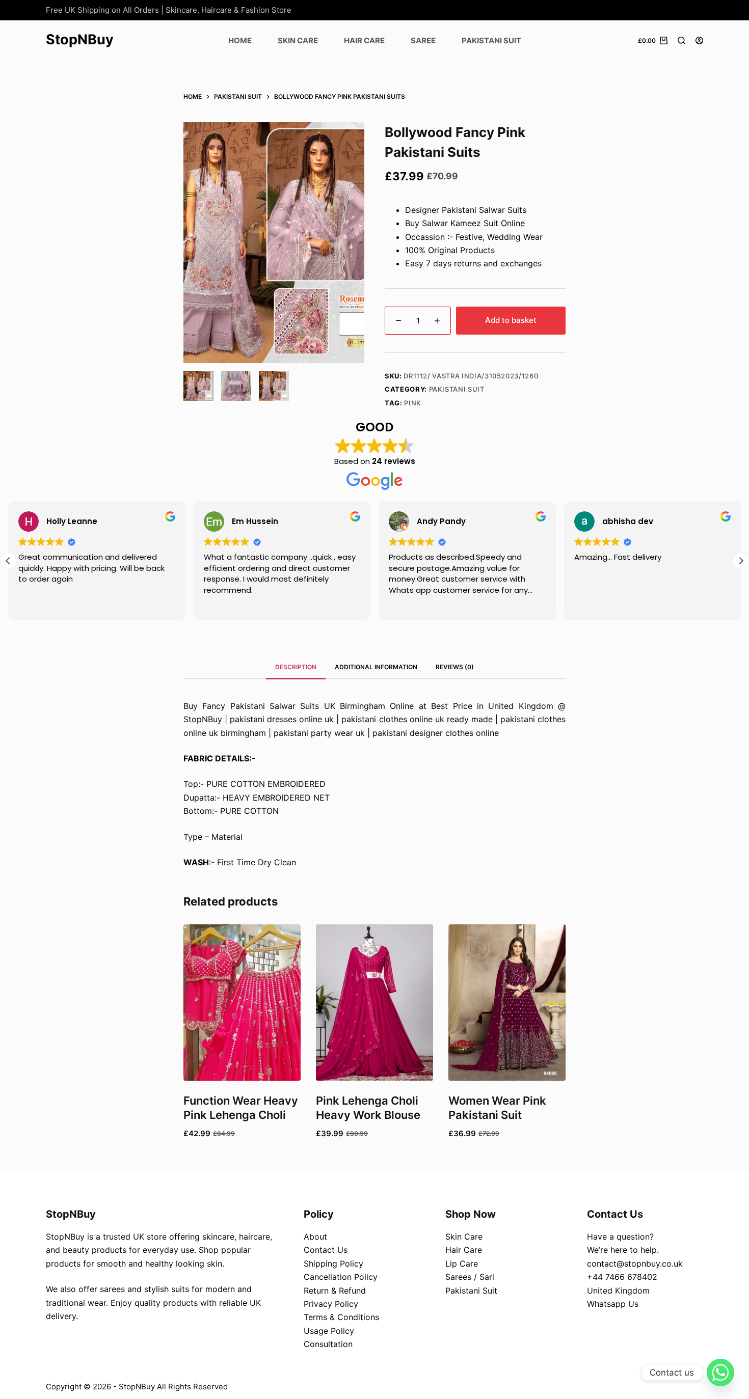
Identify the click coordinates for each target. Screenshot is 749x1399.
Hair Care (364, 40)
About (315, 1236)
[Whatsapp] (720, 1372)
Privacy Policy (331, 1304)
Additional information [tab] (376, 667)
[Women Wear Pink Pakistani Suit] (507, 1002)
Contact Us (325, 1250)
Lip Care (461, 1263)
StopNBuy (80, 39)
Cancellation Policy (341, 1277)
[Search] (681, 40)
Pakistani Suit (491, 40)
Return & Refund (335, 1290)
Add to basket (511, 320)
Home (240, 40)
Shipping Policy (333, 1263)
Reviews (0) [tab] (455, 667)
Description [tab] (295, 667)
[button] (740, 560)
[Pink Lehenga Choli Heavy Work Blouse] (374, 1002)
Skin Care (298, 40)
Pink (412, 403)
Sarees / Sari (469, 1277)
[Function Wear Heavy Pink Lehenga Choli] (242, 1002)
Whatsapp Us (612, 1304)
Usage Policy (329, 1331)
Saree (423, 40)
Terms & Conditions (341, 1317)
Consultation (328, 1344)
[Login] (699, 40)
